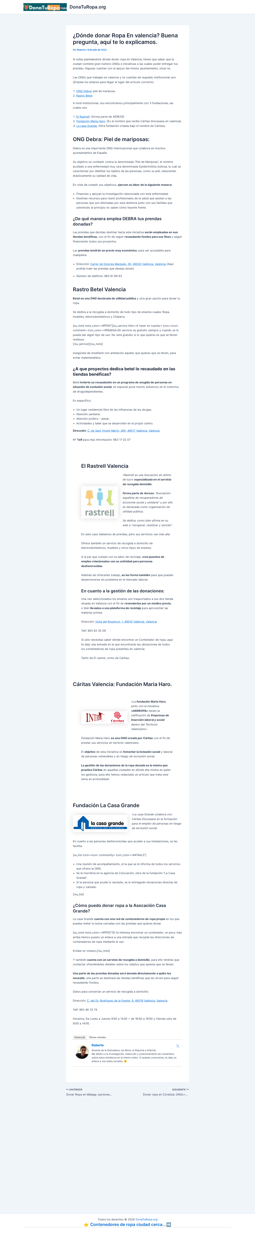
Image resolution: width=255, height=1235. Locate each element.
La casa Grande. (86, 126)
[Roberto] (82, 1051)
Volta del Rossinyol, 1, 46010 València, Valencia (126, 621)
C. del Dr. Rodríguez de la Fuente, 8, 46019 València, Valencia (127, 1000)
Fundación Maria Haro (90, 121)
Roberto (98, 1045)
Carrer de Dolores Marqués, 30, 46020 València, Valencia (128, 264)
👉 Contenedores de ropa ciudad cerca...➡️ (127, 1224)
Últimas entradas (97, 1037)
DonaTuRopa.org (88, 7)
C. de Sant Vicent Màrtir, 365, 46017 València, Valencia (123, 430)
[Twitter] (178, 1046)
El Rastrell (82, 116)
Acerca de (80, 1037)
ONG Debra (83, 91)
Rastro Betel (84, 95)
